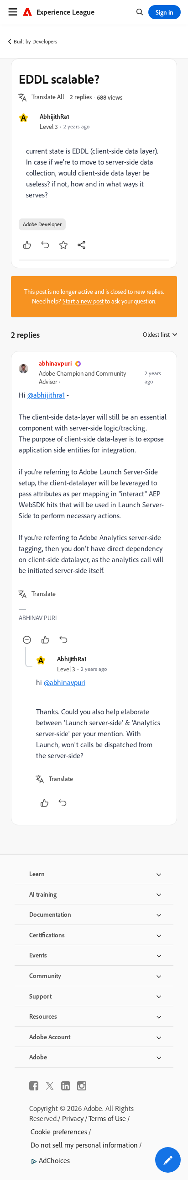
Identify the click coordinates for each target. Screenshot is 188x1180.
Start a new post (83, 301)
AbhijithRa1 (54, 116)
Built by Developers (35, 41)
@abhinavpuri (64, 682)
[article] (94, 503)
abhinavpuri (55, 363)
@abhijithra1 (46, 394)
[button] (47, 97)
